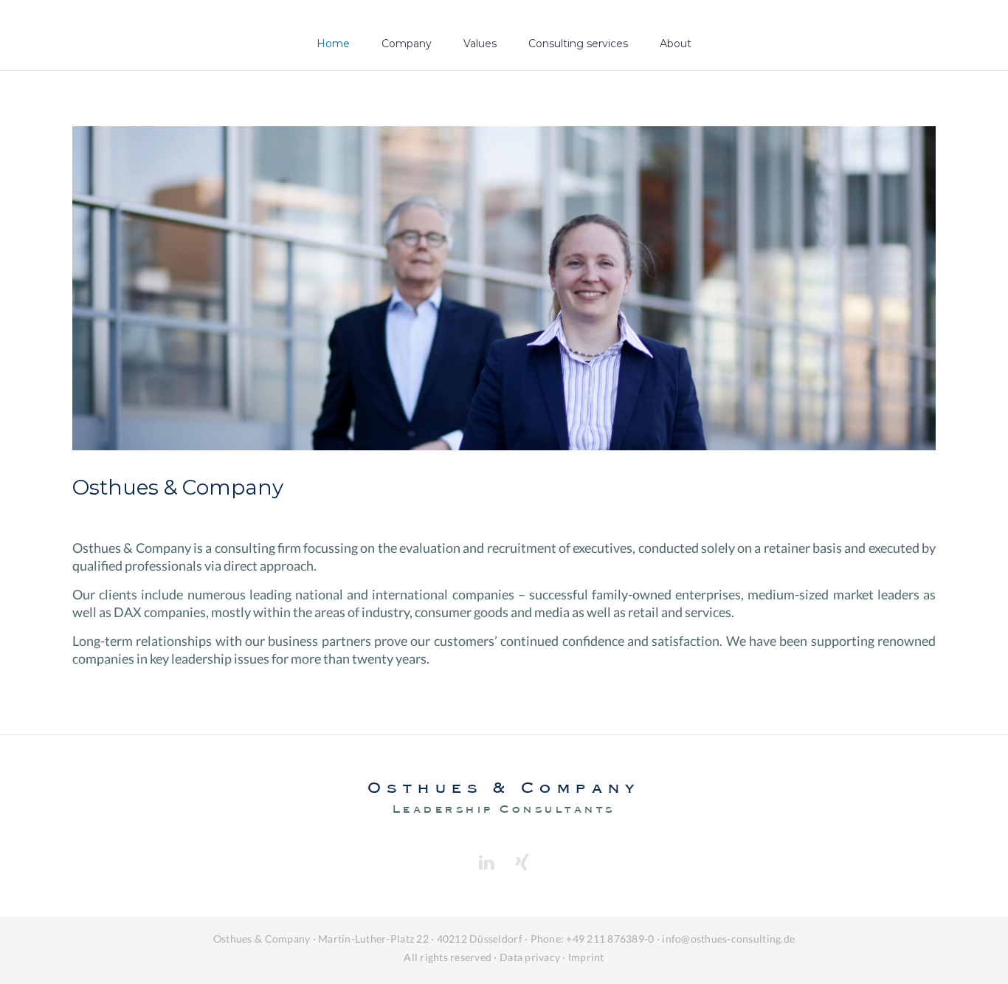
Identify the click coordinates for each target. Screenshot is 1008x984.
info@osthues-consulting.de (728, 938)
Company (407, 43)
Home (333, 43)
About (675, 43)
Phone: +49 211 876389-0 (593, 938)
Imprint (586, 957)
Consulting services (578, 43)
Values (480, 43)
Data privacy (530, 957)
